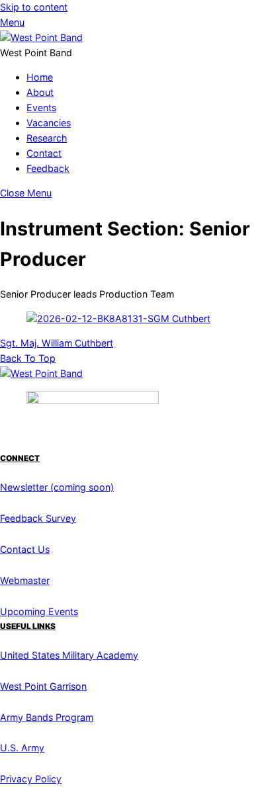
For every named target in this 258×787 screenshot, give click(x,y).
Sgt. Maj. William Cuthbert (56, 343)
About (40, 92)
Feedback (47, 168)
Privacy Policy (31, 778)
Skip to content (33, 7)
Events (41, 107)
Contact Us (25, 549)
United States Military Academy (69, 655)
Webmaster (25, 580)
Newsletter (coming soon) (57, 487)
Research (46, 138)
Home (39, 77)
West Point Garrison (43, 686)
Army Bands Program (46, 717)
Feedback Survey (38, 518)
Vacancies (48, 122)
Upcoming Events (39, 611)
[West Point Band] (41, 37)
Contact (44, 153)
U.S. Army (22, 747)
